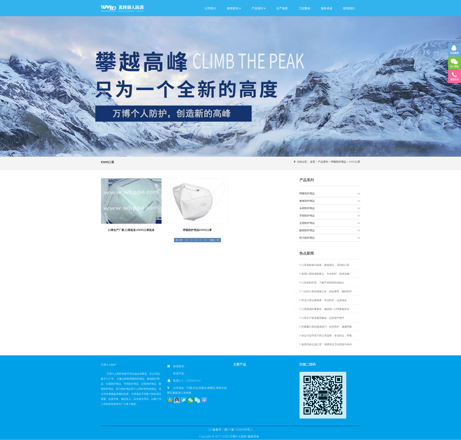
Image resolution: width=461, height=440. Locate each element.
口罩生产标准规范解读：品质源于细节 (322, 318)
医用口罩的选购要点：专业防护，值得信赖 (325, 273)
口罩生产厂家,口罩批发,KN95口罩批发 (131, 230)
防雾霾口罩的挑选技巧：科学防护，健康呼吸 (326, 326)
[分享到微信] (190, 400)
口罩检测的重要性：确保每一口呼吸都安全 (325, 309)
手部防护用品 (307, 215)
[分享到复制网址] (197, 400)
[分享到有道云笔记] (184, 400)
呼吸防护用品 (338, 161)
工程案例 (304, 8)
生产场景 (282, 8)
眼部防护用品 (307, 230)
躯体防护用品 (307, 200)
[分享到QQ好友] (177, 400)
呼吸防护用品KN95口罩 (197, 230)
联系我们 (349, 8)
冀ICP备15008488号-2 (238, 430)
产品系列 (258, 8)
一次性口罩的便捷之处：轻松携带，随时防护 (326, 291)
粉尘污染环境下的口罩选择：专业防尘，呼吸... (327, 335)
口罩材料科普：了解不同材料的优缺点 (322, 282)
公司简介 (210, 8)
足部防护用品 (307, 223)
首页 (312, 161)
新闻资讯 (233, 8)
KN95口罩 (354, 161)
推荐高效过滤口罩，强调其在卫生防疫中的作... (327, 344)
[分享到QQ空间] (170, 400)
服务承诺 (326, 8)
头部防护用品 (307, 208)
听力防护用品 (307, 237)
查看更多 (131, 198)
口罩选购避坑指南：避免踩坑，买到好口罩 (325, 265)
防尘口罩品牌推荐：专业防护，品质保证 (324, 300)
